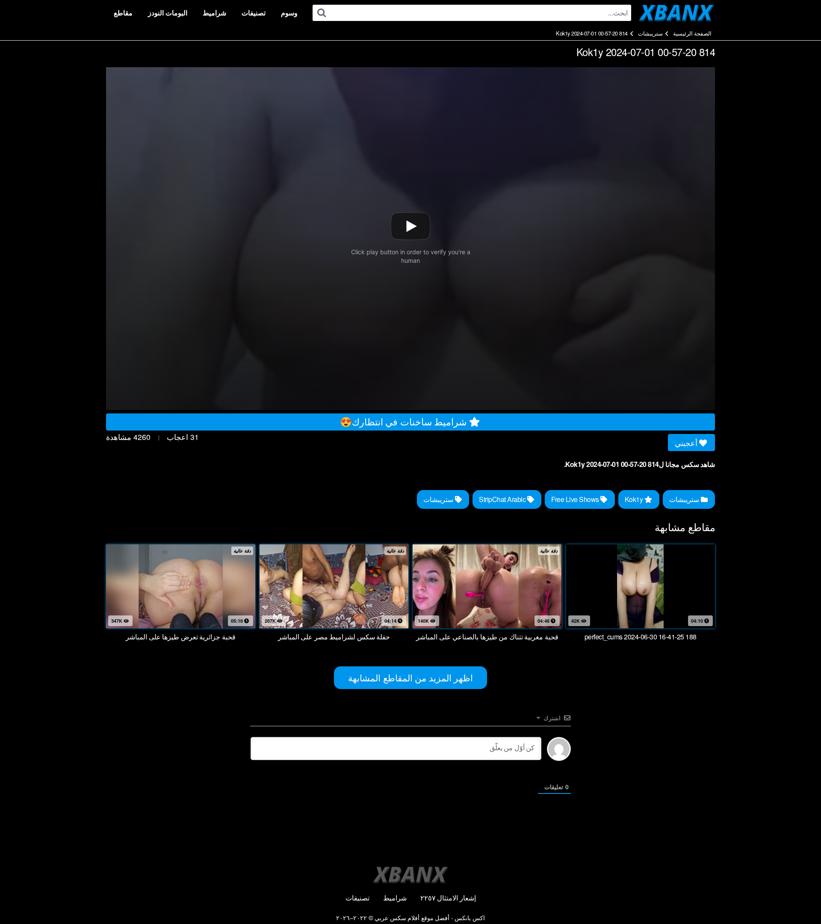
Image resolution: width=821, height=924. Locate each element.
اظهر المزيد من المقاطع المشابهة (410, 677)
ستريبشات (650, 33)
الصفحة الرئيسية (692, 33)
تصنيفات (254, 13)
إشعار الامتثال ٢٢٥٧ (448, 898)
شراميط (214, 13)
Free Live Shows (575, 499)
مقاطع (123, 13)
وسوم (289, 13)
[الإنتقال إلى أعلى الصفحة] (798, 896)
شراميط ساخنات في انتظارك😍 (404, 421)
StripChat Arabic (503, 499)
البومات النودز (167, 13)
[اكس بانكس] (676, 12)
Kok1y (634, 499)
